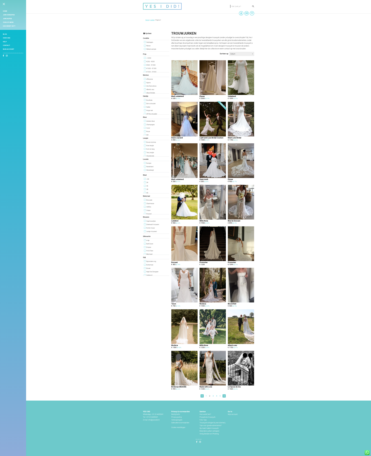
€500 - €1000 (150, 65)
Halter (148, 107)
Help (5, 42)
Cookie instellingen (178, 427)
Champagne (150, 125)
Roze (148, 131)
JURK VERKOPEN (9, 15)
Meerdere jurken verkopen (209, 431)
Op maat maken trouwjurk (209, 428)
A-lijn (147, 240)
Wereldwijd (150, 170)
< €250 (148, 58)
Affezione (149, 79)
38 (147, 189)
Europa (148, 163)
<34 (147, 179)
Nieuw (148, 46)
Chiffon (148, 207)
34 (147, 182)
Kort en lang (150, 149)
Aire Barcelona (151, 86)
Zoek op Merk (8, 22)
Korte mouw (150, 228)
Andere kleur (150, 121)
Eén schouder (151, 103)
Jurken (152, 20)
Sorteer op (224, 54)
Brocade (149, 200)
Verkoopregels (176, 420)
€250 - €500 (150, 61)
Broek (148, 268)
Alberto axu (150, 89)
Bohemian (149, 265)
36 (147, 186)
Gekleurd (149, 275)
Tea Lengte (150, 152)
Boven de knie (151, 142)
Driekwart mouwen (152, 224)
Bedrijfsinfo (175, 414)
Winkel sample (151, 49)
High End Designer (152, 272)
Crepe (148, 210)
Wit (147, 135)
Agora (148, 83)
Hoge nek (149, 110)
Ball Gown (149, 244)
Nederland (149, 167)
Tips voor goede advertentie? (211, 425)
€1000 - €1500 (151, 68)
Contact (6, 45)
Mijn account (8, 49)
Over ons (6, 38)
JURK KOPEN (7, 19)
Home (5, 11)
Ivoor (148, 128)
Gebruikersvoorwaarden (180, 423)
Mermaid (149, 254)
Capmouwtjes (151, 221)
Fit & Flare (149, 251)
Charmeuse (150, 203)
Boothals (149, 100)
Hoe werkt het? (9, 26)
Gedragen (149, 42)
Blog (5, 34)
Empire (148, 247)
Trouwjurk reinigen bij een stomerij (212, 423)
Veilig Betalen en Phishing (209, 434)
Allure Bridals (150, 93)
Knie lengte (150, 145)
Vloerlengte (150, 156)
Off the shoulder (151, 114)
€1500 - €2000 (151, 72)
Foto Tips (203, 420)
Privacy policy (176, 417)
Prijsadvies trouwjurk (207, 417)
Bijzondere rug (151, 261)
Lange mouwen (151, 231)
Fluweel (148, 214)
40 (147, 193)
